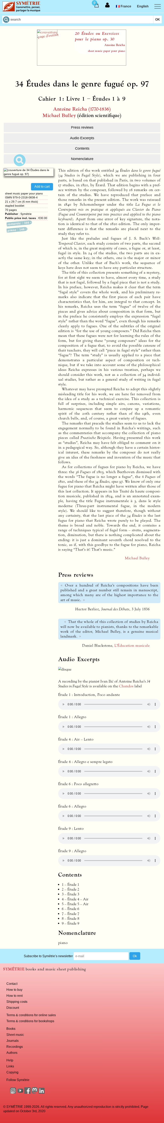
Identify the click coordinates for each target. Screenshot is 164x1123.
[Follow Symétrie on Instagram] (13, 1092)
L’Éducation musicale (132, 645)
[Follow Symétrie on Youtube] (20, 1092)
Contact (11, 983)
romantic (19, 223)
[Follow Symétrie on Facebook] (27, 1092)
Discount (12, 1007)
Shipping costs (16, 1001)
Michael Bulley (59, 115)
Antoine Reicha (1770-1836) (82, 109)
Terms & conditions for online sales (31, 1015)
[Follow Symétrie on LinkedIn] (42, 1092)
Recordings (14, 1046)
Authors (11, 1052)
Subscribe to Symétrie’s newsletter (48, 956)
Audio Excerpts (82, 138)
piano (16, 229)
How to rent (14, 995)
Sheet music (15, 1034)
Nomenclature (82, 159)
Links (10, 1066)
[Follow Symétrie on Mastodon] (34, 1092)
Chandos (126, 686)
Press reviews (82, 127)
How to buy (14, 989)
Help (9, 1060)
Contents (82, 148)
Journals (12, 1040)
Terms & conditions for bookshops (30, 1021)
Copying (12, 1072)
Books (10, 1028)
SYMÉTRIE (13, 969)
